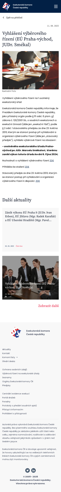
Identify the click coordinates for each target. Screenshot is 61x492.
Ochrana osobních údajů (14, 369)
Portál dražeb (8, 397)
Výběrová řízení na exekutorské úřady (20, 373)
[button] (56, 6)
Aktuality (6, 349)
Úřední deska (8, 361)
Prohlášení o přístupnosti (14, 413)
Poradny (6, 401)
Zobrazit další (48, 306)
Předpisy (6, 385)
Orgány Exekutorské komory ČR (17, 381)
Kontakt (6, 353)
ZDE (52, 160)
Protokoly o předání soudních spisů (19, 405)
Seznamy (6, 377)
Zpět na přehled (14, 17)
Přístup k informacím (12, 409)
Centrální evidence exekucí (16, 393)
